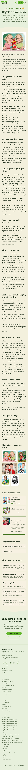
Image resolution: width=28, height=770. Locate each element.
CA (2, 672)
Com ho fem (5, 702)
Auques (4, 687)
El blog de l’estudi (6, 706)
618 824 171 (4, 658)
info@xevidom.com (7, 670)
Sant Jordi (4, 748)
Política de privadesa (7, 765)
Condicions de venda (19, 765)
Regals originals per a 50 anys (9, 732)
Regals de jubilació (6, 759)
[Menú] (25, 2)
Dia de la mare (5, 744)
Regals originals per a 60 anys (9, 730)
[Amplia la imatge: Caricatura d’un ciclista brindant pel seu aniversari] (22, 468)
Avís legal (18, 764)
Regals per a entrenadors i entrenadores (12, 740)
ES (5, 672)
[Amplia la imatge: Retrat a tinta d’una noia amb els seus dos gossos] (15, 480)
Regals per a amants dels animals (10, 734)
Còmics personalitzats (7, 689)
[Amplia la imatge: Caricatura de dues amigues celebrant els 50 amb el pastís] (9, 456)
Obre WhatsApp (14, 638)
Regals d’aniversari (6, 751)
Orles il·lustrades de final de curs (10, 738)
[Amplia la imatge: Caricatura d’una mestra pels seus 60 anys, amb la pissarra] (6, 480)
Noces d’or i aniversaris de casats (10, 753)
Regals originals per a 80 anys (9, 723)
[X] (10, 662)
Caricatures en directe (8, 685)
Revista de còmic (6, 691)
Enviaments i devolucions (14, 767)
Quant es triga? (7, 551)
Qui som (4, 704)
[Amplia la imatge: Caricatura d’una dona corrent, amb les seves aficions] (22, 456)
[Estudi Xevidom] (4, 2)
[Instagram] (3, 662)
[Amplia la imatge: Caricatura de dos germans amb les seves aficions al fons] (9, 468)
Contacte (4, 708)
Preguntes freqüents (7, 711)
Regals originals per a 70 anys (9, 719)
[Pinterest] (17, 662)
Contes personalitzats (7, 681)
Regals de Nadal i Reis (7, 736)
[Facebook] (6, 662)
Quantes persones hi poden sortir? (12, 546)
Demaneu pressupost (14, 633)
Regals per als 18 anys (7, 755)
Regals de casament (7, 757)
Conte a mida (5, 679)
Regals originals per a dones (9, 728)
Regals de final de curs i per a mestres (12, 742)
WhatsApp (4, 668)
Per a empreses (6, 694)
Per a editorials (5, 696)
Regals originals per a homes (9, 725)
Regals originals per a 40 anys (9, 721)
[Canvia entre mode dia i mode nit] (15, 2)
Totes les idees (6, 717)
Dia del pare (5, 746)
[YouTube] (14, 662)
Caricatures (5, 683)
